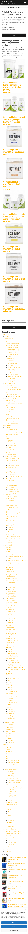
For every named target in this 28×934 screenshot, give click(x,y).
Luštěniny (10, 811)
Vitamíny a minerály (9, 646)
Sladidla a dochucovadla (10, 829)
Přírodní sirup (11, 844)
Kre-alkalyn (8, 514)
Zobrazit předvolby (14, 930)
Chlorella (11, 698)
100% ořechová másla (11, 771)
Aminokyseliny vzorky (11, 724)
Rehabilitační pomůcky (11, 378)
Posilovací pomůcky (10, 358)
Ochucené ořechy (12, 798)
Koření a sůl (8, 835)
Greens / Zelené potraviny (13, 696)
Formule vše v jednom (11, 467)
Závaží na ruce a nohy (13, 374)
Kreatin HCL (8, 518)
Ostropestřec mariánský (13, 656)
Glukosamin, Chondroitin (11, 496)
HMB (7, 469)
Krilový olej (8, 733)
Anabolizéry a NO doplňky (10, 456)
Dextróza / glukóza (10, 600)
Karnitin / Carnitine (10, 618)
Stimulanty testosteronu (11, 473)
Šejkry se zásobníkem (13, 423)
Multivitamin (9, 673)
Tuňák (9, 753)
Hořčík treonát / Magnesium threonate (16, 669)
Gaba (9, 540)
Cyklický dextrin (11, 611)
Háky (7, 405)
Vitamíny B (10, 689)
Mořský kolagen (11, 504)
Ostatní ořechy (12, 795)
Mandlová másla (11, 777)
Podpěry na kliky (11, 369)
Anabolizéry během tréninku (12, 458)
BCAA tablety (10, 442)
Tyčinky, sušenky (8, 635)
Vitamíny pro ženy (10, 717)
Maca (9, 531)
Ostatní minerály (10, 675)
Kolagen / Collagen (10, 498)
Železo (9, 682)
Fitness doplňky (6, 334)
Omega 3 (10, 738)
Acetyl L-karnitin (11, 620)
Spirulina (11, 700)
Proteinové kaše (11, 764)
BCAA (7, 438)
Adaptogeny (9, 525)
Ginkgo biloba (11, 695)
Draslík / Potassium (12, 677)
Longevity (8, 671)
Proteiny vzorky (9, 729)
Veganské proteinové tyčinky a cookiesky (15, 644)
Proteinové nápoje (10, 571)
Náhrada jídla (9, 749)
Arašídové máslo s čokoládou (14, 780)
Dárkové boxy (9, 385)
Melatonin (10, 542)
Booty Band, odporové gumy (14, 349)
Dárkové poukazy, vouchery (12, 387)
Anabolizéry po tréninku (11, 460)
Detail (9, 92)
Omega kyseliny (9, 737)
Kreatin (6, 511)
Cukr (9, 840)
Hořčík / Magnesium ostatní (14, 660)
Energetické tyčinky (10, 636)
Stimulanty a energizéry (11, 485)
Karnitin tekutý (11, 624)
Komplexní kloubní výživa (11, 505)
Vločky (7, 768)
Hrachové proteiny (12, 582)
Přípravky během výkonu (13, 489)
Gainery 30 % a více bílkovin (12, 604)
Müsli (7, 766)
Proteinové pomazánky (11, 802)
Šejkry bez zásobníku (12, 422)
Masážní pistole (11, 380)
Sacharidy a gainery (9, 598)
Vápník (9, 680)
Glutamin (8, 453)
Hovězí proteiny (9, 567)
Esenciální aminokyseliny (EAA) (13, 451)
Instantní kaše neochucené (14, 760)
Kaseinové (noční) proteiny (12, 569)
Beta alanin (8, 447)
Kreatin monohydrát (10, 520)
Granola (8, 757)
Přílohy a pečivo (9, 809)
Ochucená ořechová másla (12, 778)
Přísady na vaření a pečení (11, 804)
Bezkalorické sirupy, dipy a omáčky (14, 831)
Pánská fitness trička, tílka (14, 396)
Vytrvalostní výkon (10, 487)
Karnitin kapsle (11, 622)
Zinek (7, 720)
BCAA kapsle (10, 440)
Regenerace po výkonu (13, 493)
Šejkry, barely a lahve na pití (11, 413)
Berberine (10, 651)
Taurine (9, 431)
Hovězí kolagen (11, 500)
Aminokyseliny (8, 427)
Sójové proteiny (11, 587)
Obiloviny (10, 813)
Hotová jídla (8, 747)
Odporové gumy (12, 352)
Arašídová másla (11, 773)
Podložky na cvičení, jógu (12, 345)
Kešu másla (10, 775)
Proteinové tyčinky (10, 642)
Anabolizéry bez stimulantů (14, 463)
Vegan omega (11, 742)
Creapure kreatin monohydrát (13, 513)
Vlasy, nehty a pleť (10, 718)
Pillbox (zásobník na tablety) (12, 418)
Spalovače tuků (8, 615)
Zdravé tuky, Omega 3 (10, 731)
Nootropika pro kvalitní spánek (13, 538)
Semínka (10, 800)
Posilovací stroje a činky (10, 398)
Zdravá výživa (6, 744)
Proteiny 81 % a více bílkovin (12, 575)
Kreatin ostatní (9, 522)
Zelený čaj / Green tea (11, 633)
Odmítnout (14, 926)
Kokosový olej (11, 826)
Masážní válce (11, 382)
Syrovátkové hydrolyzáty (11, 591)
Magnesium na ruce (12, 363)
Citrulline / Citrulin (10, 449)
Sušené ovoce (8, 851)
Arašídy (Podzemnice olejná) (15, 788)
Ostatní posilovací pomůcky (14, 367)
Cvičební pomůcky (9, 338)
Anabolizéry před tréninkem (12, 462)
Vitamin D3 (8, 707)
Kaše (7, 758)
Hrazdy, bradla (11, 360)
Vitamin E (10, 686)
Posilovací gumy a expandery (13, 347)
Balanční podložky (10, 340)
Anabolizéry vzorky (10, 726)
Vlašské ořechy (12, 797)
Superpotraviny (9, 693)
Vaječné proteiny (10, 595)
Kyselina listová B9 (13, 691)
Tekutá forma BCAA (12, 445)
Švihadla (9, 373)
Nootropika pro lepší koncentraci (13, 544)
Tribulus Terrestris (12, 474)
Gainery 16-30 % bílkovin (11, 602)
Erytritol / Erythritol (12, 842)
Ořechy (7, 784)
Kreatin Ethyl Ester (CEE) (11, 516)
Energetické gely (10, 480)
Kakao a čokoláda (10, 806)
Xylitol (9, 848)
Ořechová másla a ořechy (11, 769)
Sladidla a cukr (9, 839)
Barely (7, 414)
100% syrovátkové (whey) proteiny (14, 555)
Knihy (9, 362)
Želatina (8, 509)
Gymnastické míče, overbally (12, 343)
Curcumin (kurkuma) (12, 653)
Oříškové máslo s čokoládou (14, 782)
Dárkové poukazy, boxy (10, 383)
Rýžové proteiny (11, 585)
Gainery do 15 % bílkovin (11, 606)
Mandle (10, 793)
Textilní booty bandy (13, 354)
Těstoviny (10, 815)
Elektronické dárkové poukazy (14, 389)
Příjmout (14, 922)
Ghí (8, 824)
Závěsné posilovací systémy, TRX (15, 376)
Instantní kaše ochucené (13, 762)
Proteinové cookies (10, 638)
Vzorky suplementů (9, 722)
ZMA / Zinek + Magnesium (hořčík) (15, 476)
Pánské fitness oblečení (11, 394)
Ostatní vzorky (9, 727)
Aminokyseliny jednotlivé (11, 429)
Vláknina (8, 551)
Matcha (9, 704)
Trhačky (8, 411)
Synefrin (8, 631)
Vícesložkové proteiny (11, 596)
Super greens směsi (13, 702)
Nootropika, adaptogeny (10, 524)
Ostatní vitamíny (10, 684)
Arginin (7, 436)
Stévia (9, 846)
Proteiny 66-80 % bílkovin (12, 573)
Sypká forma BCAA (12, 443)
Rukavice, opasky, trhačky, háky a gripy (13, 403)
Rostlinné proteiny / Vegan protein (14, 580)
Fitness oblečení (8, 391)
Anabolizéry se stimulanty (13, 465)
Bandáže (8, 342)
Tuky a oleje (9, 822)
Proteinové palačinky (12, 818)
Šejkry (7, 420)
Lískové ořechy (12, 791)
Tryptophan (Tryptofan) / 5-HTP (15, 433)
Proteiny (6, 553)
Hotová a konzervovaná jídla (11, 746)
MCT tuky (8, 735)
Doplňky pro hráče (10, 535)
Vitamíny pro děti (10, 713)
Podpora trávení (8, 545)
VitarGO (9, 613)
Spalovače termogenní (11, 629)
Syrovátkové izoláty (10, 593)
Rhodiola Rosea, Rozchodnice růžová (16, 533)
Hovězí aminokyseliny (11, 454)
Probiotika (8, 547)
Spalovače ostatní (10, 627)
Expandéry (10, 356)
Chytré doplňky (8, 336)
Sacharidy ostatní (10, 609)
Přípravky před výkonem (13, 491)
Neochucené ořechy (12, 786)
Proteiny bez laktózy (10, 576)
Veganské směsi (11, 589)
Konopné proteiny (12, 584)
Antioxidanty (9, 647)
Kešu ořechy (12, 789)
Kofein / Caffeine (10, 626)
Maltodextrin (9, 607)
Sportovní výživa (6, 2)
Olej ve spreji (10, 828)
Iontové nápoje (9, 484)
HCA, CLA (8, 616)
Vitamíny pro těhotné (11, 715)
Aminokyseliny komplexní (12, 434)
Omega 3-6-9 (10, 740)
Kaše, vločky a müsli (9, 755)
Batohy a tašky (9, 392)
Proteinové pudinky (12, 820)
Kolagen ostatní (11, 502)
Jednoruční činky (10, 400)
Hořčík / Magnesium (10, 658)
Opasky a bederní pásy (11, 407)
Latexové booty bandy (14, 351)
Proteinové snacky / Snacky (12, 640)
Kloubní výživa (8, 494)
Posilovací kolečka (12, 371)
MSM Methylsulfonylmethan (12, 507)
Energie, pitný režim (9, 478)
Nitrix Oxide (8, 471)
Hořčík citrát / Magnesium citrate (15, 666)
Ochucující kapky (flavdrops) (12, 837)
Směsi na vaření (10, 817)
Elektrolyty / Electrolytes (13, 678)
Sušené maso (8, 849)
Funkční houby (11, 529)
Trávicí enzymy (9, 549)
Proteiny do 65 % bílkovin (12, 578)
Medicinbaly (10, 365)
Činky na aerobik (11, 402)
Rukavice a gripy (10, 409)
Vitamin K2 (10, 687)
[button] (26, 909)
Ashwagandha (11, 527)
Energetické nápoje (10, 482)
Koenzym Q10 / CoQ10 (13, 655)
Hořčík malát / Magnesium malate (15, 667)
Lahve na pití (9, 416)
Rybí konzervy (9, 751)
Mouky (7, 808)
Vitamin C (8, 706)
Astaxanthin (10, 649)
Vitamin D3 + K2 (11, 711)
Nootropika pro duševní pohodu (13, 536)
